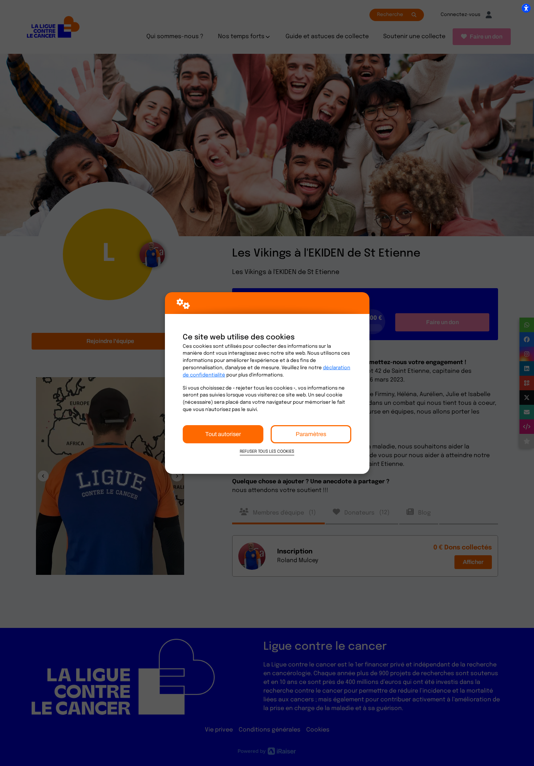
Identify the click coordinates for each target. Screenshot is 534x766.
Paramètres (311, 434)
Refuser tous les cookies (267, 451)
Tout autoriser (223, 434)
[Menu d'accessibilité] (526, 8)
